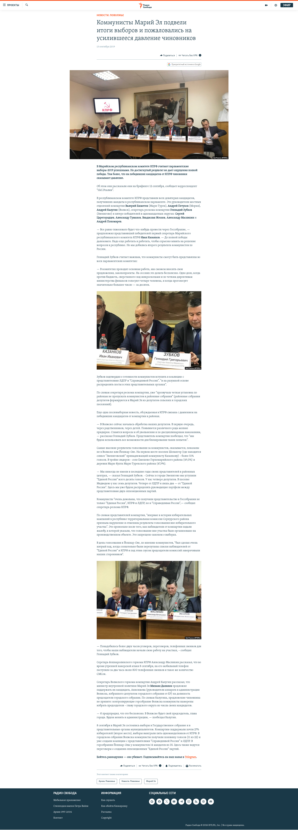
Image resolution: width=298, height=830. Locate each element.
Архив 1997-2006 (62, 812)
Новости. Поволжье (110, 15)
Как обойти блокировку (114, 806)
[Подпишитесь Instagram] (189, 802)
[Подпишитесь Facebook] (159, 802)
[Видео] (266, 5)
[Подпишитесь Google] (152, 802)
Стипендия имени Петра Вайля (70, 806)
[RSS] (196, 802)
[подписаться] (211, 802)
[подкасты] (275, 5)
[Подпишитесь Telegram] (181, 802)
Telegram (190, 757)
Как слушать (108, 800)
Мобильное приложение (67, 800)
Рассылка (106, 812)
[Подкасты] (203, 802)
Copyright (106, 818)
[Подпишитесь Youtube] (174, 802)
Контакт (58, 818)
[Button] (167, 56)
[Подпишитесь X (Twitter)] (167, 802)
